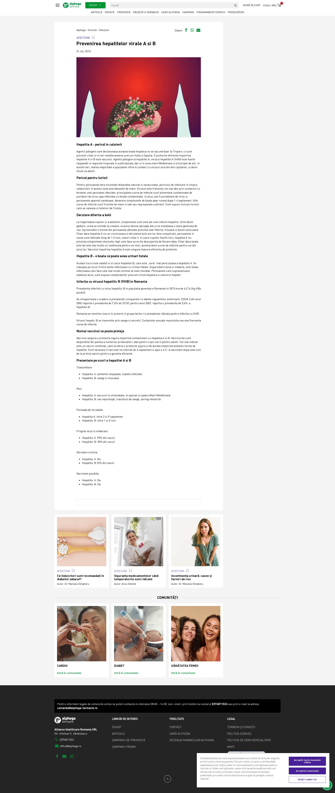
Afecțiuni (104, 29)
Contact (176, 727)
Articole (96, 12)
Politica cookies (239, 733)
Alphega (81, 29)
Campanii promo (124, 746)
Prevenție (124, 12)
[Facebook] (57, 756)
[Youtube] (64, 756)
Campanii (188, 12)
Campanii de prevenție (129, 740)
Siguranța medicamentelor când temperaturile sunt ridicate (136, 577)
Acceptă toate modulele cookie (307, 761)
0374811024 (66, 739)
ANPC (231, 746)
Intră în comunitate (69, 672)
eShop (116, 727)
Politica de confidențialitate (249, 740)
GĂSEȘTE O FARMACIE (146, 12)
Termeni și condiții (241, 727)
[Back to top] (167, 779)
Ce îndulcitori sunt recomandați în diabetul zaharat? (80, 577)
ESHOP (93, 5)
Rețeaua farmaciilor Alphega (192, 740)
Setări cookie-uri (307, 779)
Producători (236, 12)
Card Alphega (170, 12)
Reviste (110, 12)
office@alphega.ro (70, 746)
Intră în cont (251, 5)
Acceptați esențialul (307, 770)
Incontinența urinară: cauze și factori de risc (191, 577)
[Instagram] (71, 756)
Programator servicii (210, 12)
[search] (235, 5)
